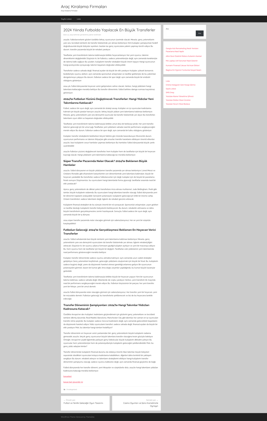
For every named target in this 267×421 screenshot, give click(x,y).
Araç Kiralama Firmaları (84, 6)
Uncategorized (71, 389)
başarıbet (67, 376)
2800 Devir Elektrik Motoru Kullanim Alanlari (184, 56)
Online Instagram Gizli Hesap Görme (180, 85)
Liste (79, 19)
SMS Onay (170, 92)
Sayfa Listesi (66, 19)
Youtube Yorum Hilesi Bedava (178, 104)
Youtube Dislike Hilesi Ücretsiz (178, 100)
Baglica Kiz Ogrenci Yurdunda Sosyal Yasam (183, 70)
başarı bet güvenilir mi (73, 382)
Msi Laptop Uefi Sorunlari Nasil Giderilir (182, 61)
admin (91, 35)
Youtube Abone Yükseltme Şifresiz (180, 96)
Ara (167, 29)
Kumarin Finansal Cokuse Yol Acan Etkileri (183, 65)
